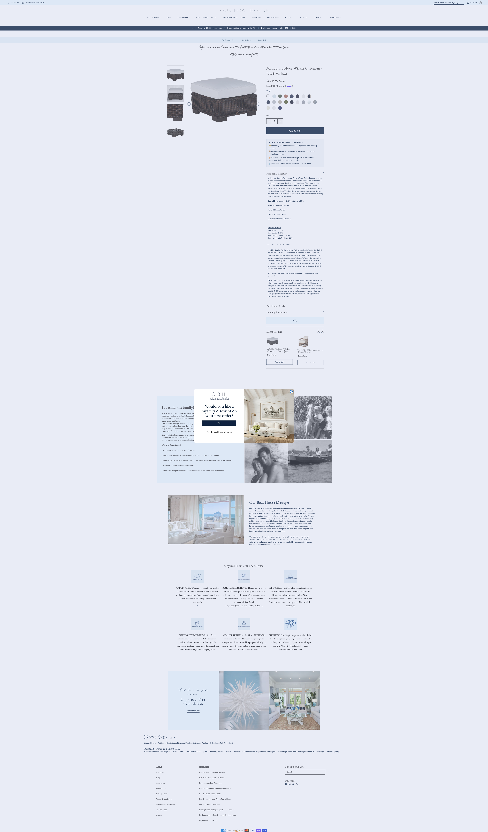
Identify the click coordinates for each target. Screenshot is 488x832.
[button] (219, 414)
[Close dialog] (291, 391)
